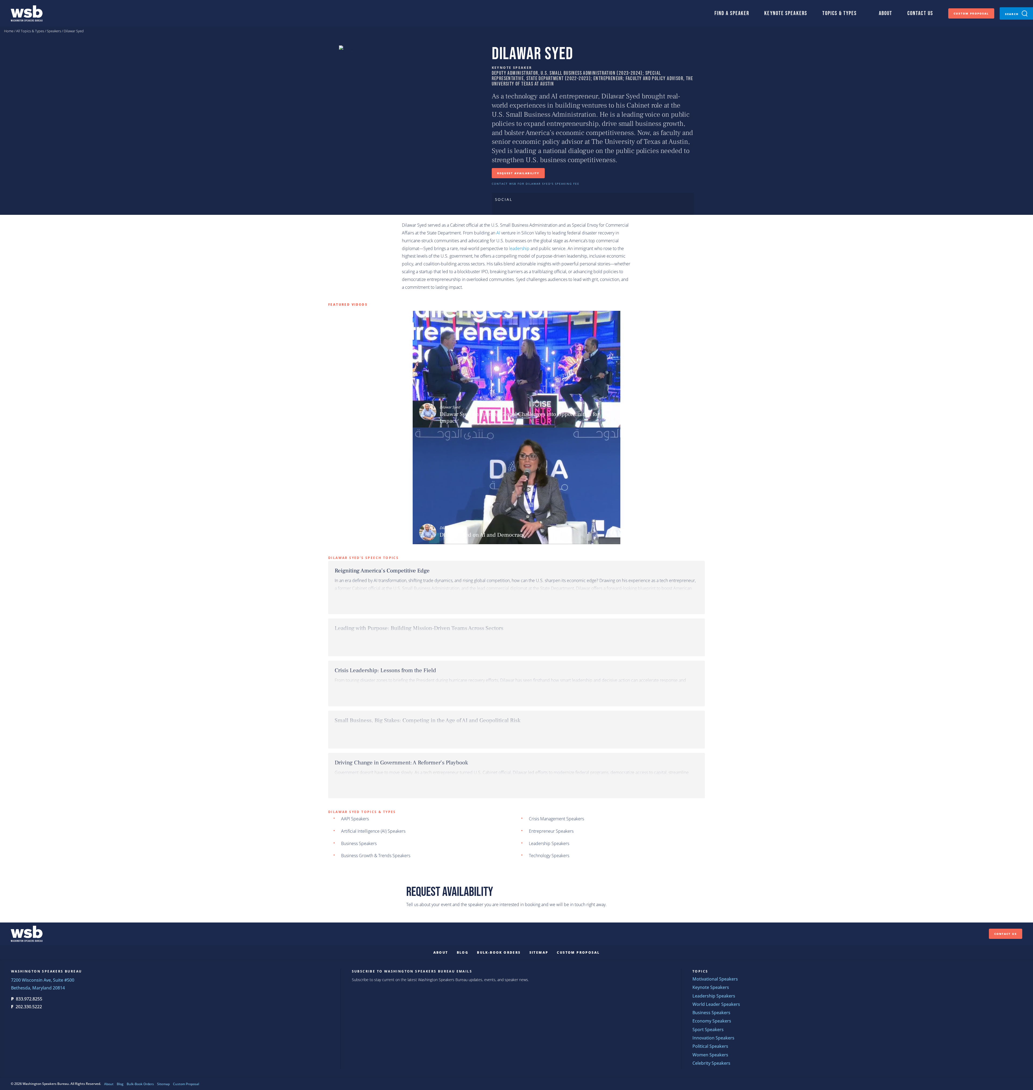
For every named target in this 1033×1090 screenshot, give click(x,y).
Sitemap (539, 952)
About (886, 13)
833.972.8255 (29, 999)
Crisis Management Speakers (556, 819)
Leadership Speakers (549, 843)
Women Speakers (710, 1055)
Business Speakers (359, 843)
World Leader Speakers (716, 1004)
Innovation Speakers (713, 1038)
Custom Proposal (971, 13)
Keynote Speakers (785, 13)
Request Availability (518, 173)
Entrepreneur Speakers (551, 831)
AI (498, 233)
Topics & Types (839, 13)
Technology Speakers (549, 856)
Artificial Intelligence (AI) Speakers (373, 831)
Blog (463, 952)
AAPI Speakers (355, 819)
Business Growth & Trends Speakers (375, 856)
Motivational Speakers (715, 979)
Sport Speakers (708, 1029)
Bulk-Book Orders (499, 952)
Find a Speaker (731, 13)
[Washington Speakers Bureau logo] (27, 13)
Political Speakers (710, 1046)
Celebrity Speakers (711, 1063)
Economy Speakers (711, 1021)
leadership (519, 248)
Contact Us (920, 13)
